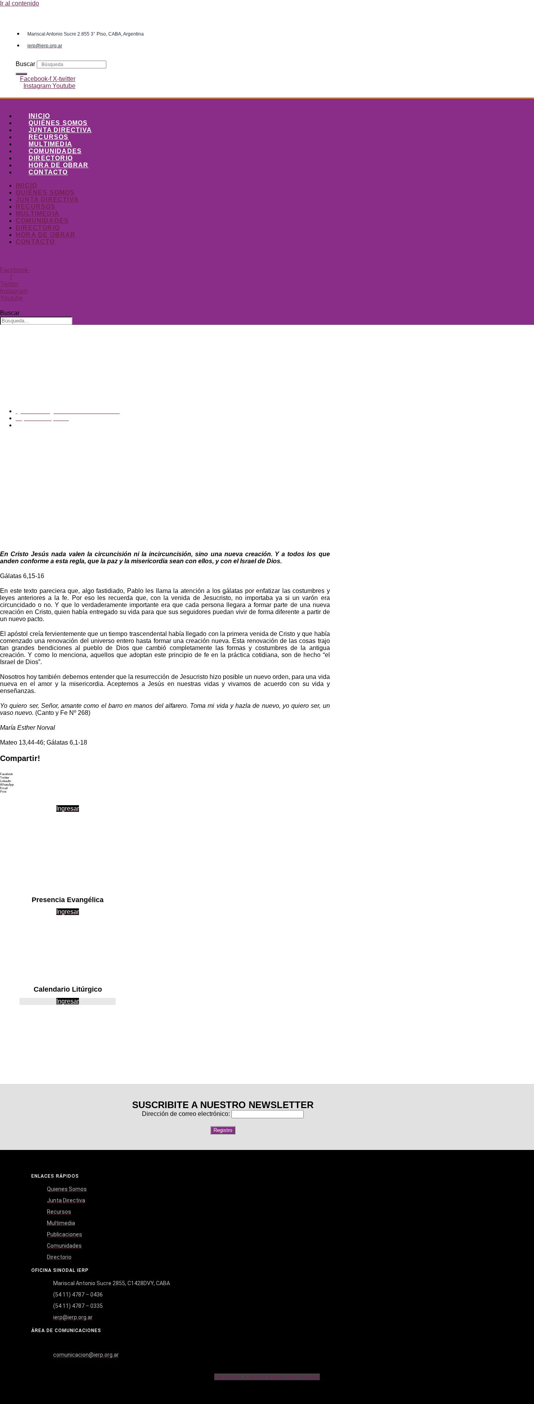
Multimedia (50, 144)
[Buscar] (21, 74)
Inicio (39, 116)
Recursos (49, 137)
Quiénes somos (58, 123)
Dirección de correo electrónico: (186, 1113)
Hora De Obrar (59, 165)
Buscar (25, 64)
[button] (165, 774)
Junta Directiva (60, 130)
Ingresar (67, 1001)
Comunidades (55, 151)
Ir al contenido (19, 3)
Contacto (48, 172)
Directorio (51, 158)
